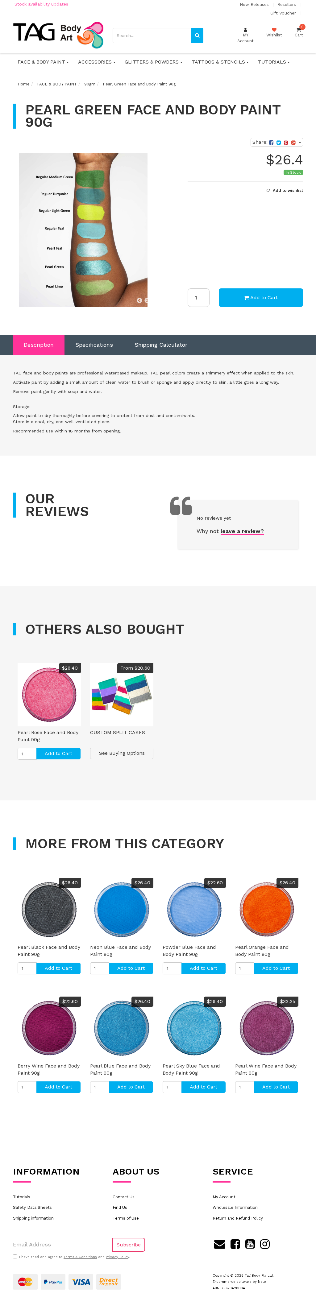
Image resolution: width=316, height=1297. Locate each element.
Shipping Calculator (161, 344)
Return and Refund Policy (238, 1218)
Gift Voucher (283, 12)
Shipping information (33, 1218)
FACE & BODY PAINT (42, 62)
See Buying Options (122, 753)
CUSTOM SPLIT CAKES (117, 732)
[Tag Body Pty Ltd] (58, 35)
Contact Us (124, 1197)
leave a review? (242, 531)
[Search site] (197, 35)
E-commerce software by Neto (239, 1282)
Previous (139, 301)
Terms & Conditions (80, 1257)
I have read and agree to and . (74, 1257)
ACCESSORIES (95, 62)
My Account (224, 1197)
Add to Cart (264, 297)
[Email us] (219, 1243)
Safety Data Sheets (32, 1207)
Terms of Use (126, 1218)
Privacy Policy (117, 1257)
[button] (284, 190)
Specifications (94, 344)
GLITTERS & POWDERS (152, 62)
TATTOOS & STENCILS (219, 62)
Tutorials (21, 1197)
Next (147, 301)
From (135, 668)
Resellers (287, 4)
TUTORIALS (273, 62)
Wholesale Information (235, 1207)
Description (39, 344)
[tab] (38, 345)
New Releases (255, 4)
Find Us (120, 1207)
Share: (260, 142)
